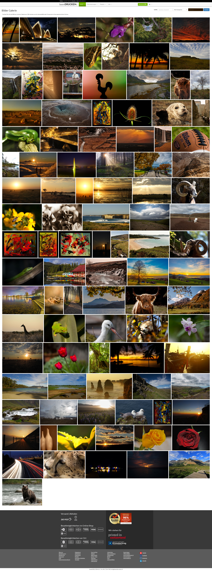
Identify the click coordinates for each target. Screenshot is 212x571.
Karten (92, 556)
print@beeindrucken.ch (80, 1)
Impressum (61, 556)
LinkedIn (144, 560)
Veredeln (77, 559)
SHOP (81, 4)
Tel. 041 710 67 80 (67, 1)
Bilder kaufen (94, 555)
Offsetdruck (78, 553)
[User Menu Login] (150, 4)
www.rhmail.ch (126, 556)
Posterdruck (78, 555)
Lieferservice (94, 561)
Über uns (61, 552)
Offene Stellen (126, 553)
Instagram (144, 558)
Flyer (96, 556)
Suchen (206, 9)
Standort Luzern (62, 553)
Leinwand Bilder (111, 559)
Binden (108, 556)
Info (109, 4)
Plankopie (93, 558)
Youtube (144, 553)
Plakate (93, 553)
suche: (155, 9)
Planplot (102, 4)
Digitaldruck (78, 552)
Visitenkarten (110, 555)
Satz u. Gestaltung (111, 553)
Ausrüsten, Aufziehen (80, 558)
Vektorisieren (94, 559)
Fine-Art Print (94, 552)
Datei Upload (126, 552)
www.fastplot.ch (127, 558)
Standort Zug (62, 555)
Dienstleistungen (91, 4)
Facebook (144, 555)
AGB (60, 558)
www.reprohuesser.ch (128, 555)
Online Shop (110, 552)
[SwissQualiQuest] (120, 519)
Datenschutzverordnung (64, 559)
